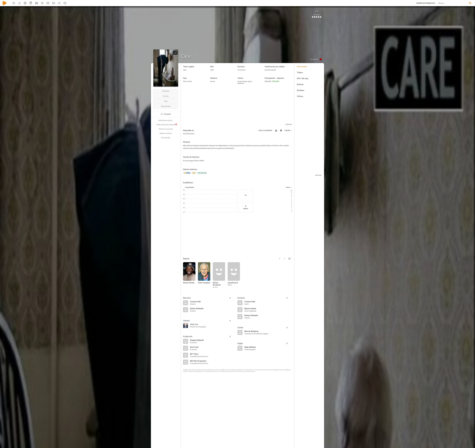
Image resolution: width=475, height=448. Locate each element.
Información (302, 67)
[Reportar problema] (276, 130)
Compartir (167, 114)
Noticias (300, 84)
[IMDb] (194, 174)
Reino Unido (187, 81)
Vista (166, 101)
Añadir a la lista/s (166, 133)
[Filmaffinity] (187, 174)
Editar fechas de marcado (167, 125)
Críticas (300, 96)
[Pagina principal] (4, 5)
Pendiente (165, 91)
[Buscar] (470, 3)
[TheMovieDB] (202, 174)
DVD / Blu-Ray (302, 78)
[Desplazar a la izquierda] (279, 258)
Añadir (201, 161)
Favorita (166, 96)
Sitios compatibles (265, 130)
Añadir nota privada (166, 129)
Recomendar (165, 138)
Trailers (300, 72)
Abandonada (165, 106)
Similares (300, 90)
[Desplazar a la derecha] (284, 258)
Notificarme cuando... (165, 120)
